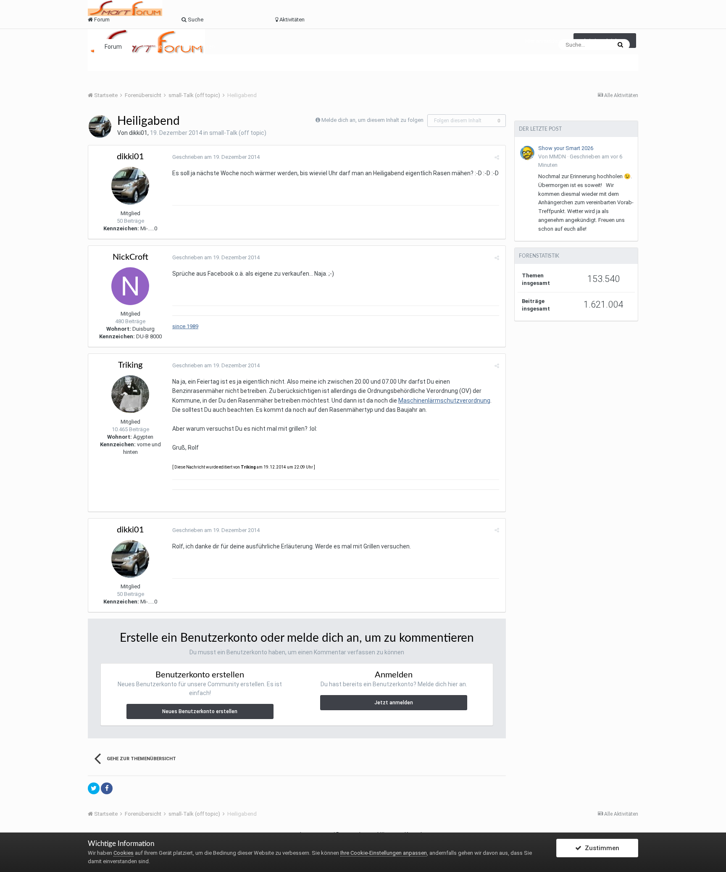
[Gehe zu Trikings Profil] (130, 394)
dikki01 (138, 132)
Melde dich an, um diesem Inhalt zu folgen (372, 120)
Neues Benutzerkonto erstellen (199, 711)
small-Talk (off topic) (237, 132)
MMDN (557, 156)
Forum (113, 46)
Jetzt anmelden (393, 703)
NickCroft (130, 257)
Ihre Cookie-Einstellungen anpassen (383, 853)
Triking (130, 365)
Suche (153, 46)
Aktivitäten (200, 46)
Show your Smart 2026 (565, 148)
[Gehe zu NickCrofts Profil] (130, 286)
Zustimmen (600, 848)
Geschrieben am (216, 157)
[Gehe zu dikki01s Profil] (100, 126)
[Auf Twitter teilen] (94, 788)
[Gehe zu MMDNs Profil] (527, 153)
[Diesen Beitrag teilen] (497, 157)
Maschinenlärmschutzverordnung (444, 400)
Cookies (123, 853)
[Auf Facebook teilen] (107, 788)
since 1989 (185, 326)
